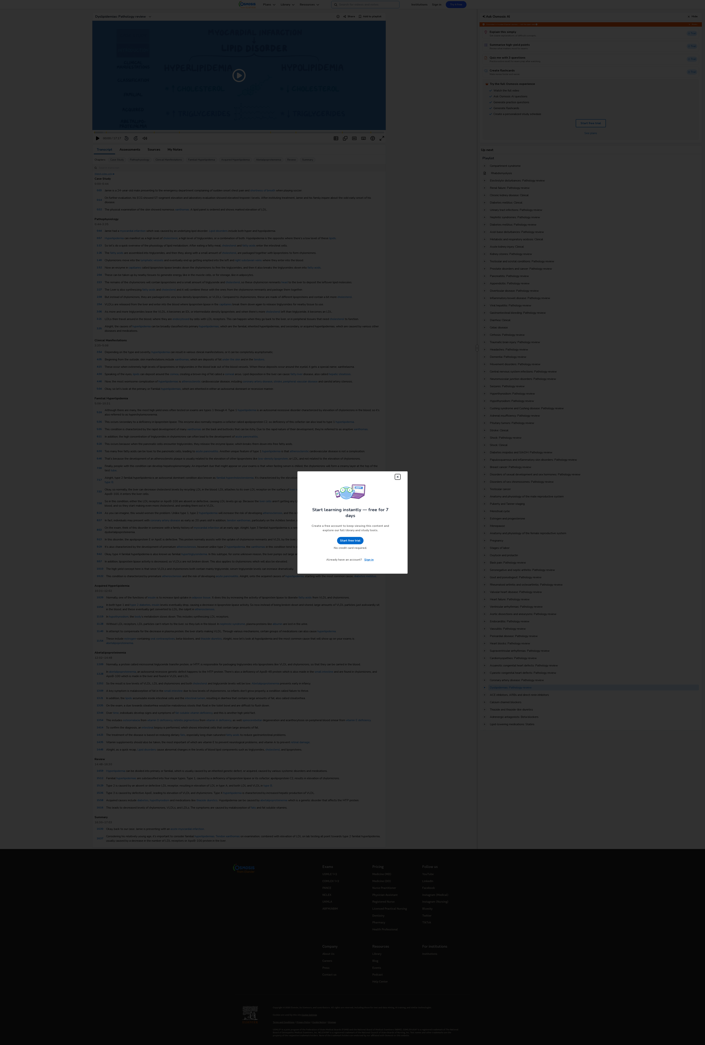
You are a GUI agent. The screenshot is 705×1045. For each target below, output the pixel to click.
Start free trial (350, 541)
